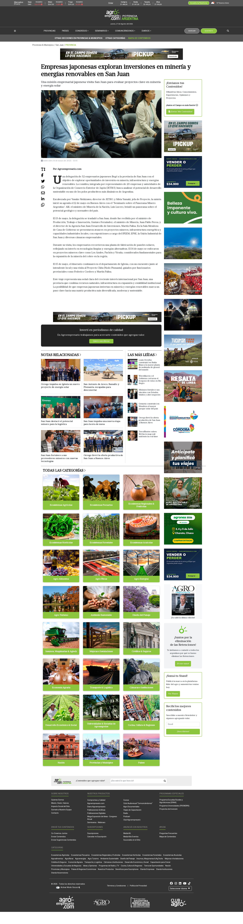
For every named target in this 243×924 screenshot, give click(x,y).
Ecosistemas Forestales (152, 855)
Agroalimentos (57, 859)
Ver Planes (173, 694)
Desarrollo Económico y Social (137, 862)
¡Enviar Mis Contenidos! (181, 112)
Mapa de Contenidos (139, 38)
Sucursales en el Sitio (131, 840)
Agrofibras (69, 859)
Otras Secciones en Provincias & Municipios (78, 38)
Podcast (126, 816)
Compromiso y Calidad (96, 800)
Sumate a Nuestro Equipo (61, 810)
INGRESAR (192, 31)
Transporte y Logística (93, 862)
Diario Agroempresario (96, 807)
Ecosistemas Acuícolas (172, 855)
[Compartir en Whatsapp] (47, 188)
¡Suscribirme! (183, 732)
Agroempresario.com (95, 803)
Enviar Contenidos (58, 837)
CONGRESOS (81, 31)
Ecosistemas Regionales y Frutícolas (106, 855)
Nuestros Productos (106, 869)
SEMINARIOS (101, 31)
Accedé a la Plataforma (198, 3)
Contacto (55, 813)
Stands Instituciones (164, 869)
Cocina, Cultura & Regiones (131, 866)
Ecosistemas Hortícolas (131, 855)
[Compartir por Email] (47, 194)
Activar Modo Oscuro (70, 887)
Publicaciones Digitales (96, 813)
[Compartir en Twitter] (47, 182)
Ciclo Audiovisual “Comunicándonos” (138, 803)
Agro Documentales (131, 807)
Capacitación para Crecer (160, 862)
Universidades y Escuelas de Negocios (66, 866)
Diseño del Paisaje (127, 859)
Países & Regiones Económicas (83, 869)
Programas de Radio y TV (109, 866)
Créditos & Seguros (59, 862)
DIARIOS (145, 31)
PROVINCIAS (49, 31)
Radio (125, 813)
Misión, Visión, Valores (60, 803)
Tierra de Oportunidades (154, 866)
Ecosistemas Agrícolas (60, 855)
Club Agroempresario (131, 820)
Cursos (126, 800)
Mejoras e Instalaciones (174, 859)
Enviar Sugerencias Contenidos (63, 840)
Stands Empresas (147, 869)
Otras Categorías (115, 38)
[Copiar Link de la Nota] (47, 206)
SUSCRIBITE (209, 31)
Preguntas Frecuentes (168, 833)
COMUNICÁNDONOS (124, 31)
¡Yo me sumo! (183, 664)
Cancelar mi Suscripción (96, 837)
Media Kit (127, 833)
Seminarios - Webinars (96, 822)
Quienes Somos (57, 800)
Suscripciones (92, 833)
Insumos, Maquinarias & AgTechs (150, 859)
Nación (168, 866)
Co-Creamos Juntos (59, 833)
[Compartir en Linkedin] (47, 200)
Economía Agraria (75, 862)
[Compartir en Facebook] (47, 176)
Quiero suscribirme (101, 341)
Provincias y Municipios (60, 869)
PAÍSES (65, 31)
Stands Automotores (59, 873)
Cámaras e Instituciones (113, 862)
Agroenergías (80, 859)
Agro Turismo (93, 859)
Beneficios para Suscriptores (127, 869)
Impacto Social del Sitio (60, 806)
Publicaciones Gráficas (96, 810)
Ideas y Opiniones (90, 866)
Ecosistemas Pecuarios (80, 855)
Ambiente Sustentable (109, 859)
